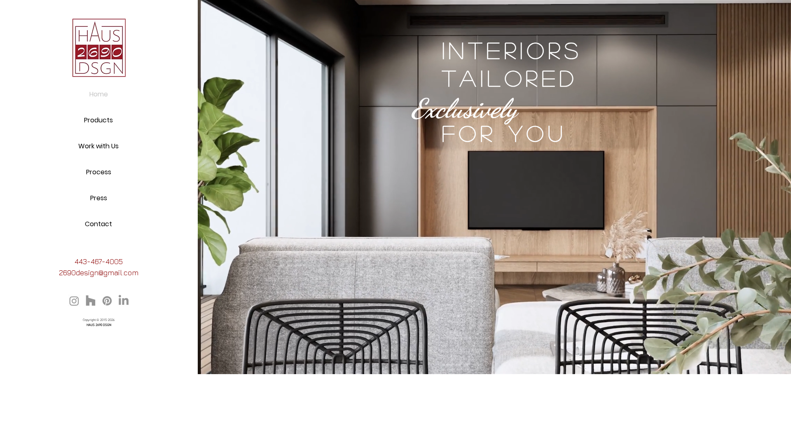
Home (98, 94)
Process (98, 172)
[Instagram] (74, 301)
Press (98, 198)
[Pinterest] (107, 301)
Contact (98, 224)
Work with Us (98, 146)
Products (98, 120)
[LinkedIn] (123, 301)
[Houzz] (90, 301)
